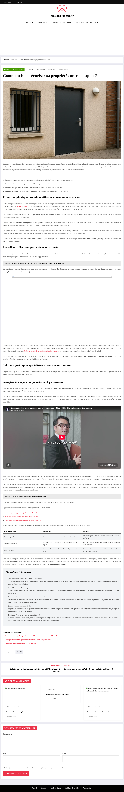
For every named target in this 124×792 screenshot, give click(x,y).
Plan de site (87, 788)
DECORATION (82, 22)
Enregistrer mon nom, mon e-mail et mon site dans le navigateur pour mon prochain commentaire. (35, 768)
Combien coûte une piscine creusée (98, 712)
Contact (43, 788)
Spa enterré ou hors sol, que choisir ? (58, 694)
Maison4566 (51, 689)
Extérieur (6, 69)
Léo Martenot (41, 69)
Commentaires (7, 734)
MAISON (29, 22)
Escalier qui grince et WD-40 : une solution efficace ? (88, 669)
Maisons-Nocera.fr (62, 15)
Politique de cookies (72, 788)
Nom (4, 753)
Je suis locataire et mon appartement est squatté (21, 517)
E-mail (64, 753)
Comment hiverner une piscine (16, 712)
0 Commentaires (63, 69)
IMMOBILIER (42, 22)
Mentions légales (56, 788)
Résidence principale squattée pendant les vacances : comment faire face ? (33, 636)
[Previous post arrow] (3, 668)
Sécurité (31, 69)
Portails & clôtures (18, 69)
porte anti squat (23, 206)
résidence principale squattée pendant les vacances (41, 351)
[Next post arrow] (120, 668)
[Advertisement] (62, 39)
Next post (67, 665)
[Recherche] (120, 22)
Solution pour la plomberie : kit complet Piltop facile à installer (35, 670)
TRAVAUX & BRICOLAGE (62, 22)
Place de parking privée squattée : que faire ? (21, 513)
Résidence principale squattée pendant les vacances (23, 520)
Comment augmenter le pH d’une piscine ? (21, 643)
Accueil (34, 788)
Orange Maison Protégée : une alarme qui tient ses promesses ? (29, 640)
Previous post (55, 665)
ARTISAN (94, 22)
